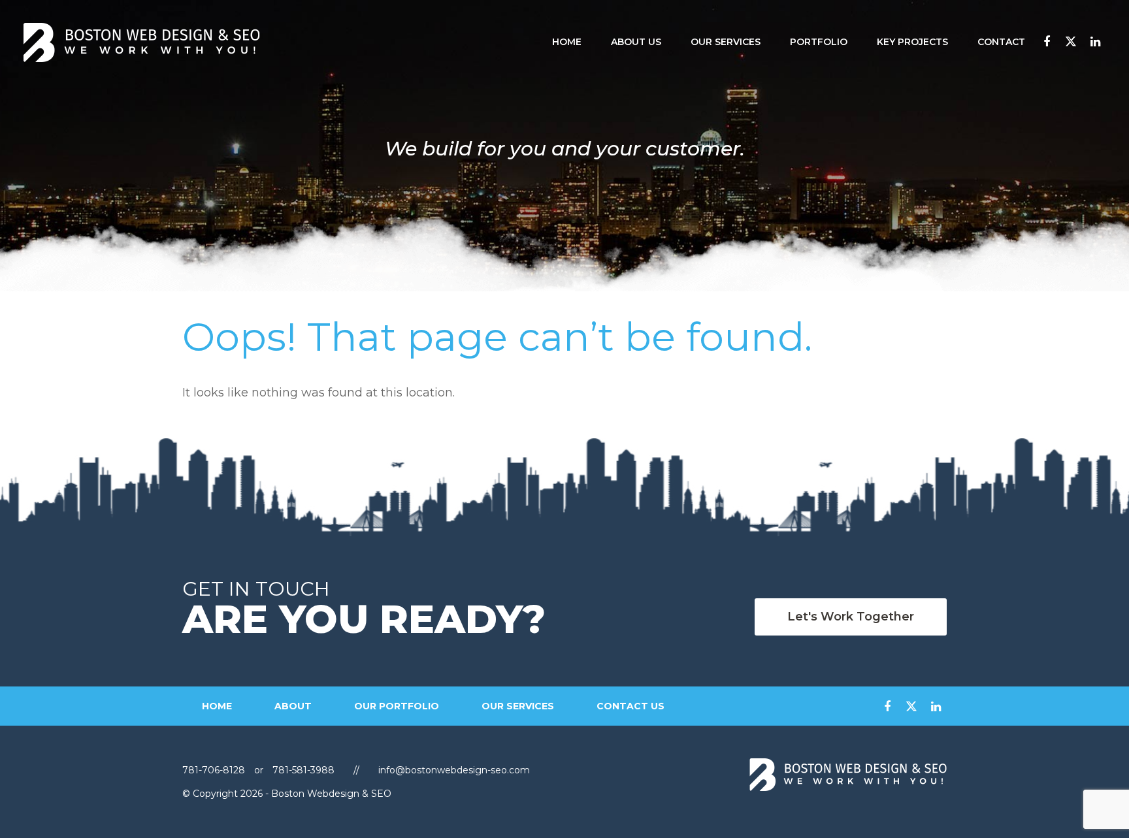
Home (566, 42)
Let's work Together (850, 616)
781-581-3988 (303, 770)
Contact (1001, 42)
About (293, 706)
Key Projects (912, 42)
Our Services (726, 42)
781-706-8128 (215, 770)
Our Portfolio (396, 706)
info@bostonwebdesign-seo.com (454, 770)
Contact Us (630, 706)
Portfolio (818, 42)
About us (636, 42)
